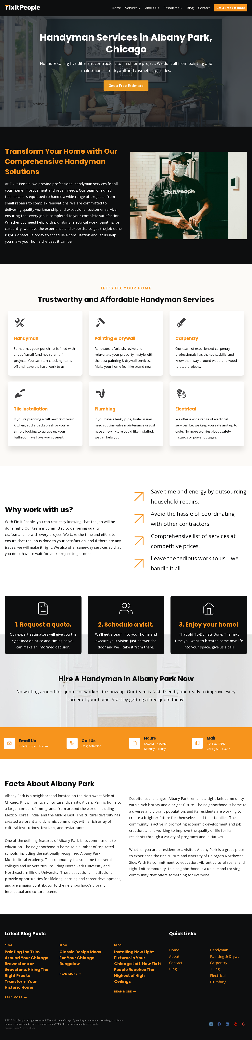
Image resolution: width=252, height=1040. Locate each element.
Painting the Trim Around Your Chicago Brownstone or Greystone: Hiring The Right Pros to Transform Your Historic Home (26, 969)
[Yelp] (235, 1024)
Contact (204, 8)
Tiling (215, 969)
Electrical (218, 975)
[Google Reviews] (243, 1024)
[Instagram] (211, 1024)
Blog (190, 8)
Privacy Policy (12, 1027)
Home (116, 8)
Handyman (219, 950)
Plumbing (218, 981)
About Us (152, 8)
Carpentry (218, 962)
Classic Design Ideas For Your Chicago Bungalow (80, 957)
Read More (16, 997)
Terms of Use (28, 1027)
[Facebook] (219, 1024)
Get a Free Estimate (230, 8)
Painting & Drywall (225, 956)
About (174, 956)
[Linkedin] (227, 1024)
